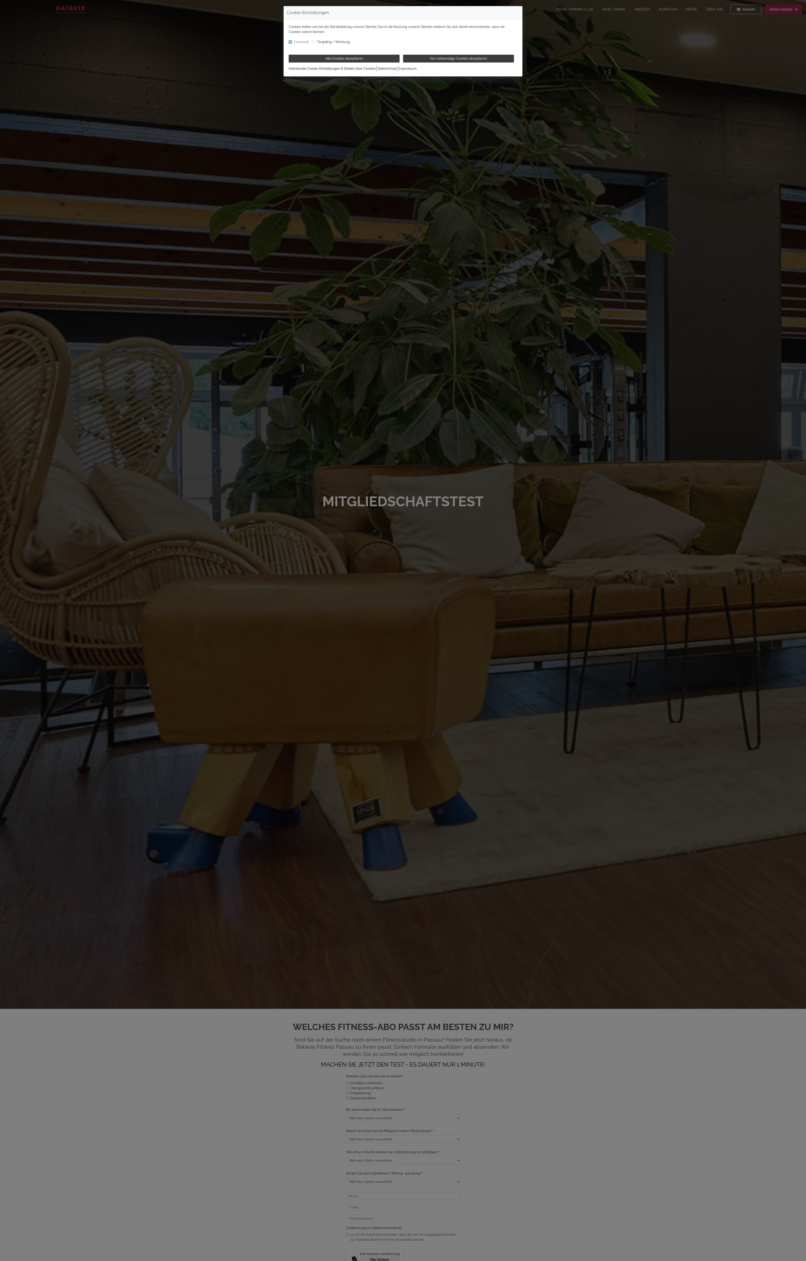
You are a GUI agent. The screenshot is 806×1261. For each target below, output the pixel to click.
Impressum (408, 69)
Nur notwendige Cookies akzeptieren (458, 58)
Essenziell (301, 42)
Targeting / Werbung (333, 42)
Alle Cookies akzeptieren (344, 58)
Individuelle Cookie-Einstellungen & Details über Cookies (332, 69)
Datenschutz (387, 69)
